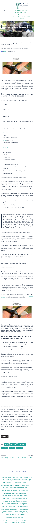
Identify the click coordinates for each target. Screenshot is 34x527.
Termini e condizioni (10, 520)
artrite (6, 444)
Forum (3, 34)
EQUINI (8, 43)
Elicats (4, 51)
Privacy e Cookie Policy (21, 520)
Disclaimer (6, 522)
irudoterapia (13, 444)
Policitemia (12, 447)
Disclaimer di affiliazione (20, 522)
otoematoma (4, 447)
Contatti (12, 522)
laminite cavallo (21, 444)
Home (2, 43)
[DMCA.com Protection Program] (4, 437)
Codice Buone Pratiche (31, 479)
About (4, 520)
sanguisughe (19, 447)
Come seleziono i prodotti (15, 524)
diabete (3, 297)
